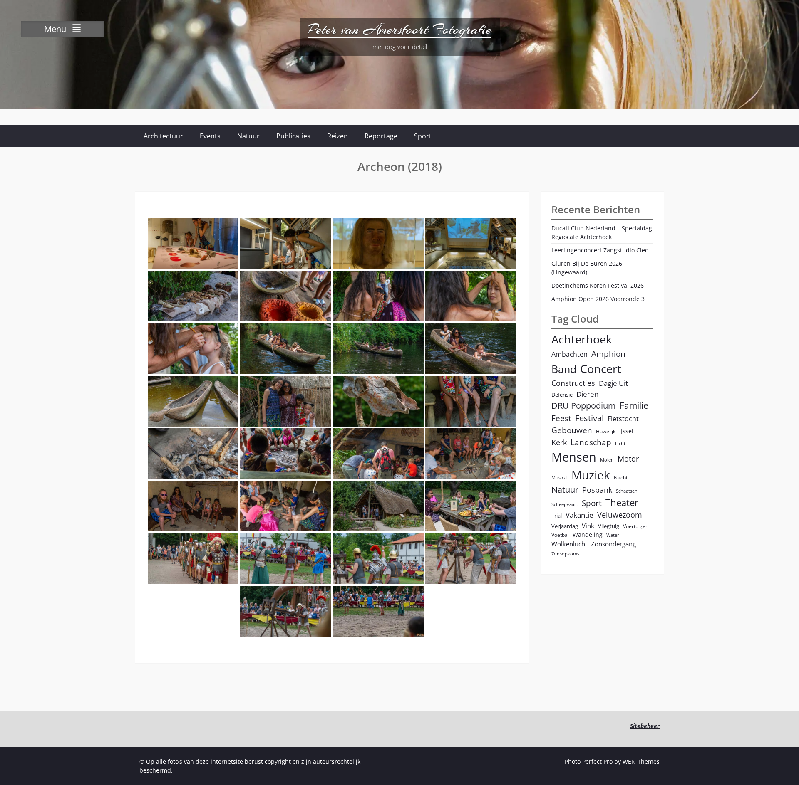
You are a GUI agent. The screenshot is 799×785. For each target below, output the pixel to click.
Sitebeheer (645, 726)
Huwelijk (605, 431)
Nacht (621, 477)
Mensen (573, 457)
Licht (620, 444)
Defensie (562, 394)
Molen (607, 460)
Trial (556, 515)
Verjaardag (564, 526)
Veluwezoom (619, 515)
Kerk (559, 442)
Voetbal (560, 534)
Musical (559, 478)
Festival (589, 418)
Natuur (248, 136)
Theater (621, 502)
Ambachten (569, 354)
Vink (588, 525)
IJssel (626, 431)
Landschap (591, 442)
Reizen (337, 136)
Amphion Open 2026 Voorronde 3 (598, 299)
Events (210, 136)
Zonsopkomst (566, 554)
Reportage (381, 136)
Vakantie (579, 515)
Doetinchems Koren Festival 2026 (597, 285)
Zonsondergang (613, 544)
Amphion (608, 353)
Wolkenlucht (569, 544)
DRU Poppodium (583, 405)
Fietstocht (623, 418)
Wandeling (588, 534)
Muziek (590, 475)
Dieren (587, 394)
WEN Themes (641, 761)
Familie (634, 405)
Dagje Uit (613, 383)
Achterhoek (581, 339)
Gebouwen (571, 430)
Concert (600, 368)
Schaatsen (627, 491)
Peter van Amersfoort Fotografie (399, 29)
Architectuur (163, 136)
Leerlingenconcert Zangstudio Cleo (599, 250)
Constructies (573, 383)
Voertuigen (635, 526)
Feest (561, 418)
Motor (628, 459)
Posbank (597, 489)
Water (612, 535)
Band (563, 369)
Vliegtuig (608, 526)
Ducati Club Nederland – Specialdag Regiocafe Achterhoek (601, 232)
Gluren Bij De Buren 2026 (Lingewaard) (586, 267)
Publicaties (293, 136)
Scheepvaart (564, 504)
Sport (423, 136)
